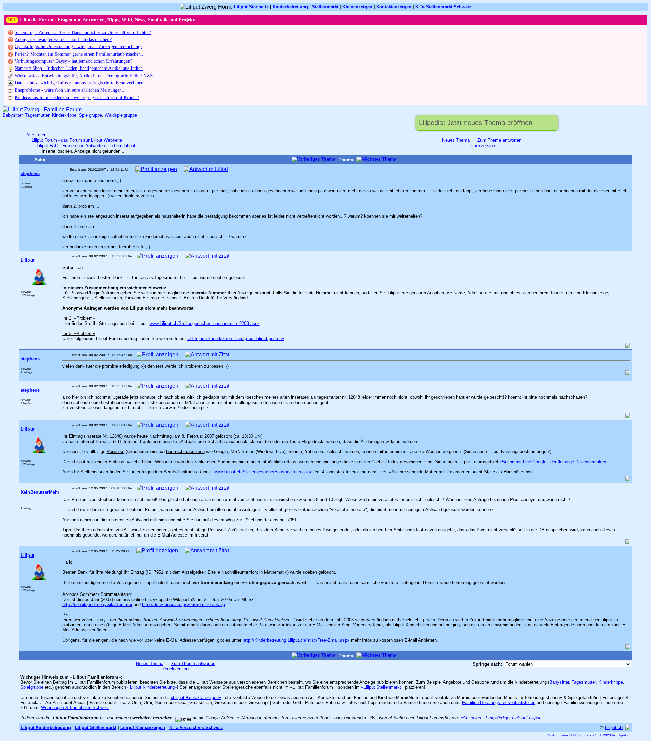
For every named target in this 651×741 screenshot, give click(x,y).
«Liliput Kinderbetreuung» (152, 687)
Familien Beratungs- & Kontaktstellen (498, 702)
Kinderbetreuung (290, 6)
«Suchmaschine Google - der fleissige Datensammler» (552, 461)
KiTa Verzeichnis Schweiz (196, 727)
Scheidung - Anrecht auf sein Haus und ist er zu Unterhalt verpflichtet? (83, 32)
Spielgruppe (90, 115)
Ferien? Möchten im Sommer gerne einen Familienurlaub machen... (80, 54)
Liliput (27, 260)
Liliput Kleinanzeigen (142, 727)
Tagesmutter (37, 115)
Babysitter (12, 115)
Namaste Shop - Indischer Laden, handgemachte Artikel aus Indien (79, 68)
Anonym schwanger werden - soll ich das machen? (63, 39)
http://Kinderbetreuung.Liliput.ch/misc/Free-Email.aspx (296, 640)
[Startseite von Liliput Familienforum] (42, 109)
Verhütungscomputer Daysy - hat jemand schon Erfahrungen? (73, 61)
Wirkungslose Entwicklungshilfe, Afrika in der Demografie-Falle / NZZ (84, 75)
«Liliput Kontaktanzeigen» (196, 697)
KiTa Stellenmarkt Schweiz (443, 6)
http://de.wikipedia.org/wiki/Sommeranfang (183, 604)
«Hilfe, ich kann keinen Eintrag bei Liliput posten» (235, 338)
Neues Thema (456, 140)
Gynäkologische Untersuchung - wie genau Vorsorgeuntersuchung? (78, 46)
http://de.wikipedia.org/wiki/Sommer (97, 604)
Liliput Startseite (251, 6)
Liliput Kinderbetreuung (46, 727)
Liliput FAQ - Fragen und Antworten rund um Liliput (86, 145)
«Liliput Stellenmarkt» (382, 687)
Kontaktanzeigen (393, 6)
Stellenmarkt (325, 6)
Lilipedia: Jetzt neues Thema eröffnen (475, 122)
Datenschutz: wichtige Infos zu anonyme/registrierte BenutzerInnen (79, 82)
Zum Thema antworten (499, 140)
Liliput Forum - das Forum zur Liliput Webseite (77, 140)
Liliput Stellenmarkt (95, 727)
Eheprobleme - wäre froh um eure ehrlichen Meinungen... (70, 90)
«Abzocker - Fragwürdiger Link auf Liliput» (501, 717)
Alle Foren (36, 134)
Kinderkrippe (64, 115)
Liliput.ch (614, 727)
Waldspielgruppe (121, 115)
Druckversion (482, 145)
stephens (30, 173)
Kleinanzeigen (357, 6)
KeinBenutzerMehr (40, 492)
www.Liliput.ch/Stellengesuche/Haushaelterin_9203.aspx (205, 323)
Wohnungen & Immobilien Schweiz (75, 707)
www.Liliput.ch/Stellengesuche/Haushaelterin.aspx (263, 471)
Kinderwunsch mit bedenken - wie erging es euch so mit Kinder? (77, 97)
